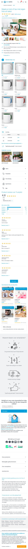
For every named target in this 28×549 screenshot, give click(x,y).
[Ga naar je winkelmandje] (25, 2)
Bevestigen (4, 411)
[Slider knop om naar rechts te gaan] (24, 39)
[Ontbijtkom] (20, 311)
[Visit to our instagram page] (18, 442)
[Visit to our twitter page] (9, 442)
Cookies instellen (5, 546)
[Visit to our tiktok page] (21, 442)
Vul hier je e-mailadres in (7, 406)
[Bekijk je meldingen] (23, 2)
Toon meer (13, 281)
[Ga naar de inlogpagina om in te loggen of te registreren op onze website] (20, 2)
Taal (4, 199)
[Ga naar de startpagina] (8, 2)
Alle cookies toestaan (21, 546)
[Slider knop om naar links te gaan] (3, 39)
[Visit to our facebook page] (6, 442)
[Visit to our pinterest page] (12, 442)
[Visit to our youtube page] (15, 442)
